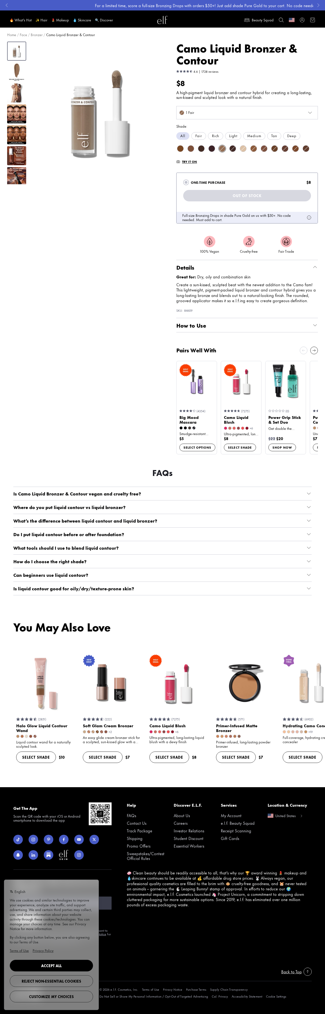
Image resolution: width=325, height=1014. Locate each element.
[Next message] (318, 5)
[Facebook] (64, 839)
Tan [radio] (274, 135)
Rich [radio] (215, 135)
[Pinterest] (48, 839)
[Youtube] (79, 839)
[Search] (281, 20)
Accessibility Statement (247, 996)
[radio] (186, 182)
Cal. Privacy (220, 996)
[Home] (162, 20)
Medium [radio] (254, 135)
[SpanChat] (18, 855)
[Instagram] (33, 839)
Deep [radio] (291, 135)
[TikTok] (18, 839)
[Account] (302, 20)
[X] (94, 839)
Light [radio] (233, 135)
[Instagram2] (79, 855)
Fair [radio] (198, 135)
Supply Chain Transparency (229, 989)
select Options (197, 447)
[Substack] (48, 855)
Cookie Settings (276, 996)
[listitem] (180, 149)
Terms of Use (150, 989)
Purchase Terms (196, 989)
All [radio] (182, 135)
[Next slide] (314, 350)
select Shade (240, 447)
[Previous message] (7, 5)
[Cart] (312, 20)
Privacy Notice (172, 989)
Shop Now (282, 447)
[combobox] (247, 112)
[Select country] (292, 20)
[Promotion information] (309, 217)
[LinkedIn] (33, 855)
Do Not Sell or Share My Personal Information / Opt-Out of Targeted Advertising (153, 996)
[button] (99, 112)
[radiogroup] (247, 136)
